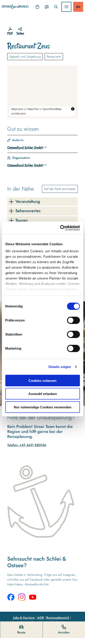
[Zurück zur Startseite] (15, 7)
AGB (40, 617)
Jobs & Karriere (24, 617)
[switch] (73, 320)
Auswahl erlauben (42, 394)
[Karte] (46, 7)
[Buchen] (78, 7)
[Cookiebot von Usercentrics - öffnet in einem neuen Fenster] (60, 228)
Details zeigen (60, 367)
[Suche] (56, 7)
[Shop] (37, 7)
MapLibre (17, 109)
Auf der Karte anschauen (60, 188)
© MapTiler (32, 109)
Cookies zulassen (42, 380)
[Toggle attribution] (72, 109)
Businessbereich (57, 617)
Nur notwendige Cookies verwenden (42, 407)
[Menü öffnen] (66, 7)
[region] (42, 92)
